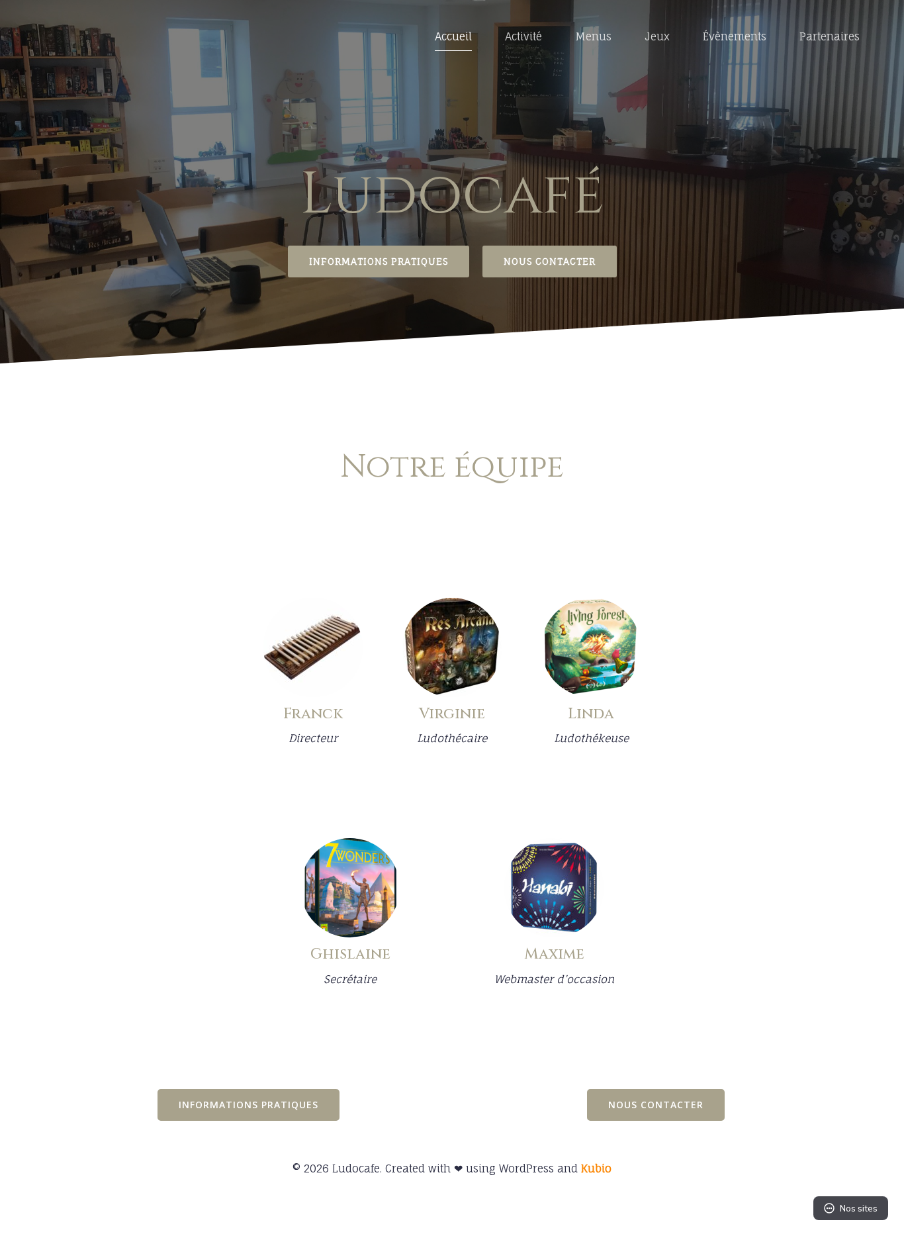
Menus (593, 36)
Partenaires (829, 36)
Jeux (657, 36)
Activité (523, 36)
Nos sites (859, 1208)
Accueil (453, 36)
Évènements (734, 36)
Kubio (596, 1168)
